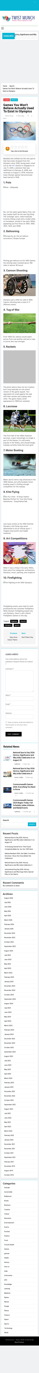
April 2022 (7, 1127)
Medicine (7, 1293)
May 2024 (7, 1017)
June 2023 (7, 1065)
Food (6, 1240)
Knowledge (8, 1284)
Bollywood (7, 1196)
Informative (8, 1275)
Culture (6, 1214)
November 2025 (9, 938)
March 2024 (8, 1025)
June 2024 (7, 1012)
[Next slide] (37, 1)
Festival (7, 1231)
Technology (8, 1328)
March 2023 (8, 1078)
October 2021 (9, 1153)
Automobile (8, 1192)
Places (6, 1311)
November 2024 (9, 990)
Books (6, 1201)
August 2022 (8, 1109)
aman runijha (18, 777)
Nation (6, 1297)
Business (7, 1205)
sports (17, 625)
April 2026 (7, 916)
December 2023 (9, 1039)
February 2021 (9, 1162)
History (6, 1262)
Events (6, 1227)
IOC (13, 166)
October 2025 (9, 942)
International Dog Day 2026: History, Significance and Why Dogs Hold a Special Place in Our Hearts (19, 871)
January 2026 (8, 929)
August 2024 (8, 1004)
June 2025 (7, 959)
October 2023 (9, 1047)
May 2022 (7, 1122)
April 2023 (7, 1074)
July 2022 (7, 1113)
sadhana (17, 764)
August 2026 (8, 898)
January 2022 (8, 1140)
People (6, 1306)
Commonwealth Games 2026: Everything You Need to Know (24, 787)
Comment (10, 669)
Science (7, 1315)
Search (6, 820)
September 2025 (10, 946)
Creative (7, 1210)
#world (23, 621)
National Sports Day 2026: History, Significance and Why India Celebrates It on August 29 (20, 840)
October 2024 (9, 995)
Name (8, 695)
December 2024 (9, 986)
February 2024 (9, 1030)
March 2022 (8, 1131)
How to (6, 1267)
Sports (14, 100)
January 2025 (8, 982)
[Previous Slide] (34, 1)
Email (8, 704)
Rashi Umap (9, 116)
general (6, 1253)
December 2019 (9, 1166)
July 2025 (7, 955)
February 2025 (9, 977)
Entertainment (9, 1223)
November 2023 (9, 1043)
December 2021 (9, 1144)
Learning (7, 1289)
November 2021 (9, 1149)
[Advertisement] (19, 61)
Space (6, 1319)
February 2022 (9, 1135)
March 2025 (8, 973)
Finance (7, 1236)
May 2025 (7, 964)
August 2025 (8, 951)
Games (6, 100)
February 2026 (9, 924)
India (5, 1271)
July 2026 (7, 902)
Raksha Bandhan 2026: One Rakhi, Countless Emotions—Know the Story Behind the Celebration (20, 856)
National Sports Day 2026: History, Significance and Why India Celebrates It (24, 771)
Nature (6, 1302)
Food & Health (9, 1245)
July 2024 (7, 1008)
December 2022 (9, 1091)
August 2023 (8, 1056)
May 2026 (7, 911)
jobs (5, 1280)
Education (7, 1218)
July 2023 (7, 1061)
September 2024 (10, 999)
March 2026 (8, 920)
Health (6, 1258)
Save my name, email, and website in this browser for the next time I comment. (19, 724)
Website (9, 713)
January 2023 (8, 1087)
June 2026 (7, 907)
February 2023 (9, 1083)
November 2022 (9, 1096)
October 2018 (9, 1175)
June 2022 (7, 1118)
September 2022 (10, 1105)
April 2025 (7, 968)
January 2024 (8, 1034)
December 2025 (9, 933)
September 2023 (10, 1052)
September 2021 (10, 1157)
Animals (7, 1188)
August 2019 (8, 1171)
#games (14, 621)
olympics (8, 625)
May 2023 (7, 1069)
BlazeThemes (19, 1342)
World (6, 1333)
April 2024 (7, 1021)
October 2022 (9, 1100)
